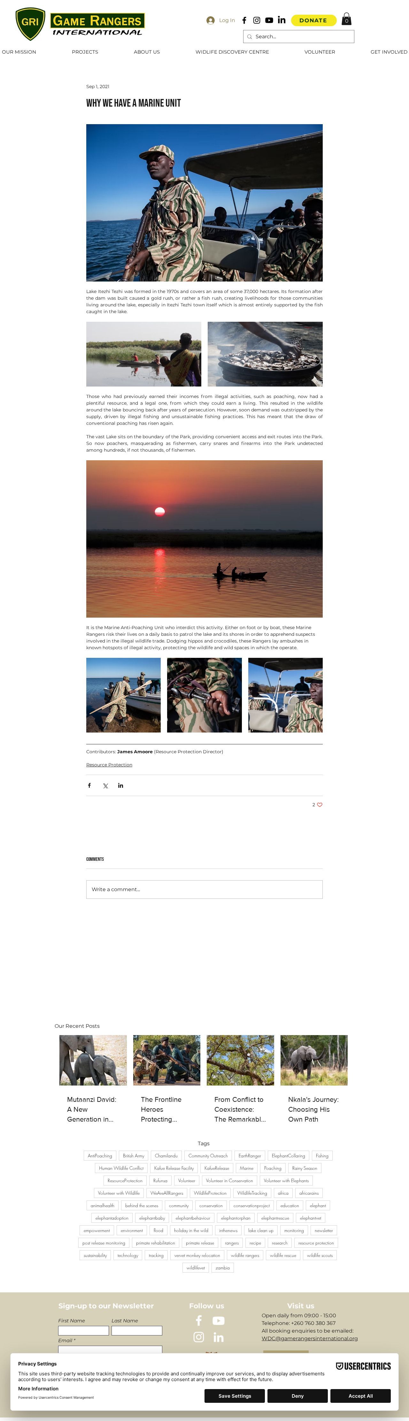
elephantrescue (275, 1218)
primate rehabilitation (155, 1243)
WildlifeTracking (252, 1193)
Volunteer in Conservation (229, 1180)
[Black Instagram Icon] (256, 20)
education (290, 1205)
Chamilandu (166, 1156)
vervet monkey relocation (197, 1255)
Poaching (273, 1168)
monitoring (294, 1230)
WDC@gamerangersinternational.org (310, 1338)
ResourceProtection (125, 1180)
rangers (232, 1243)
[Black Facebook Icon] (244, 20)
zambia (223, 1268)
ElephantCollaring (288, 1156)
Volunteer (186, 1180)
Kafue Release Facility (174, 1168)
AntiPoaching (100, 1156)
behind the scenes (141, 1205)
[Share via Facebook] (89, 785)
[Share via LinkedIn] (121, 785)
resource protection (316, 1243)
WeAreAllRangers (166, 1193)
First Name (71, 1320)
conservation (211, 1205)
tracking (156, 1255)
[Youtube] (269, 20)
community (179, 1205)
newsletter (324, 1230)
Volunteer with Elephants (286, 1180)
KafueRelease (216, 1168)
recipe (255, 1243)
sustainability (95, 1255)
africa (283, 1193)
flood (158, 1230)
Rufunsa (160, 1180)
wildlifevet (196, 1268)
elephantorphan (236, 1218)
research (280, 1243)
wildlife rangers (245, 1255)
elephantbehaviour (193, 1218)
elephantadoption (112, 1218)
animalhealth (102, 1205)
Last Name (125, 1320)
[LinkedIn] (281, 20)
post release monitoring (103, 1243)
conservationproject (252, 1205)
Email (65, 1340)
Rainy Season (304, 1168)
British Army (133, 1156)
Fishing (322, 1156)
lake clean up (261, 1230)
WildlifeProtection (210, 1193)
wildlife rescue (283, 1255)
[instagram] (199, 1337)
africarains (309, 1193)
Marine (246, 1168)
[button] (346, 18)
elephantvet (310, 1218)
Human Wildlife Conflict (121, 1168)
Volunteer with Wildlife (119, 1193)
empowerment (97, 1230)
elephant (318, 1205)
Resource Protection (109, 765)
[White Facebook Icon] (199, 1320)
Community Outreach (208, 1156)
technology (128, 1255)
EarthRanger (250, 1156)
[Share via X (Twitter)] (105, 785)
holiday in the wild (191, 1230)
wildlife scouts (320, 1255)
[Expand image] (143, 354)
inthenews (228, 1230)
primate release (200, 1243)
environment (132, 1230)
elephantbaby (152, 1218)
